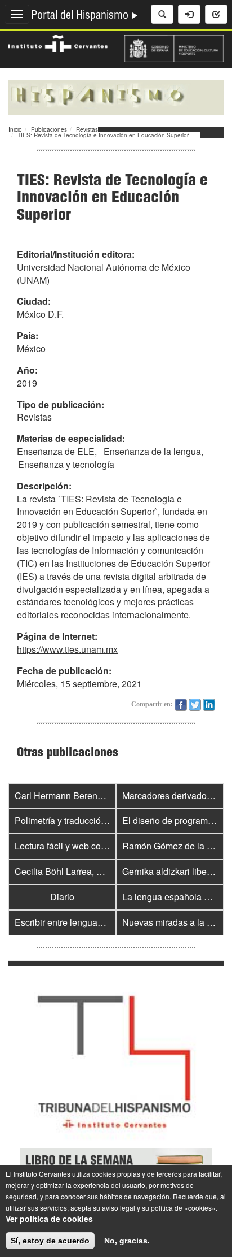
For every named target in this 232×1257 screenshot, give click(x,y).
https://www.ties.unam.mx (67, 649)
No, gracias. (127, 1240)
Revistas (87, 129)
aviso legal (118, 1207)
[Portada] (116, 96)
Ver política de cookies (49, 1218)
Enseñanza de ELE (56, 451)
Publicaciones (49, 129)
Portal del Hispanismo (81, 16)
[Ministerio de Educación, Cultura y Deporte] (174, 47)
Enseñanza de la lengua (152, 451)
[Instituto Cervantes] (58, 42)
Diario (62, 896)
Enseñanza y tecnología (66, 464)
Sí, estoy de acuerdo (50, 1240)
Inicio (15, 129)
